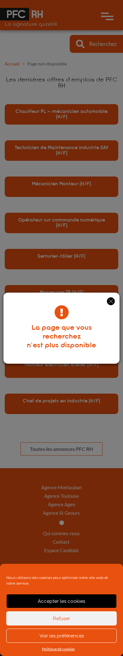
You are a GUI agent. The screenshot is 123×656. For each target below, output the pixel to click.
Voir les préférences (61, 636)
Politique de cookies (58, 649)
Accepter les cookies (61, 601)
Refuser (61, 618)
